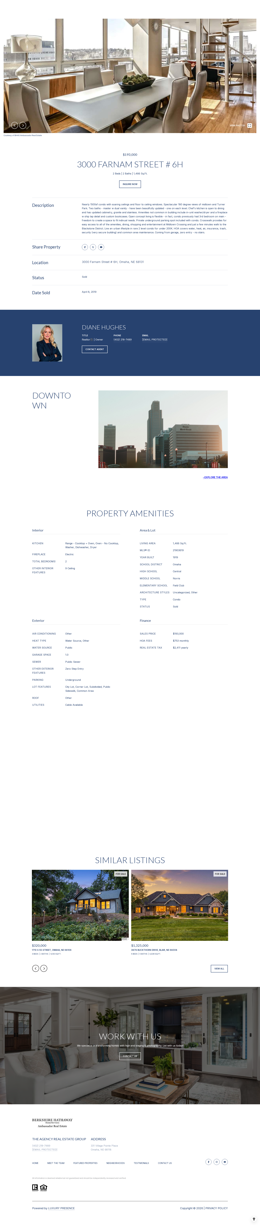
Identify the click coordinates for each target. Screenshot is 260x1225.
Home (35, 1163)
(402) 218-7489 (123, 339)
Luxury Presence (61, 1208)
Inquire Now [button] (130, 184)
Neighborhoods (116, 1163)
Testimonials (141, 1163)
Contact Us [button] (130, 1056)
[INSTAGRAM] (217, 1162)
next (22, 125)
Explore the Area (216, 477)
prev (14, 125)
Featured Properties (85, 1163)
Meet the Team (55, 1163)
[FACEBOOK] (209, 1162)
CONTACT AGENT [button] (94, 349)
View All (219, 968)
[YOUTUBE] (225, 1162)
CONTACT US (165, 1163)
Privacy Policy (216, 1208)
